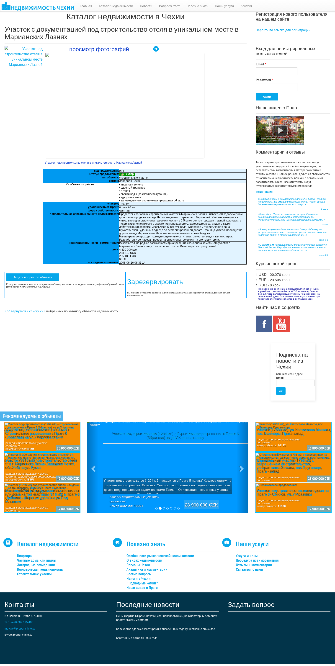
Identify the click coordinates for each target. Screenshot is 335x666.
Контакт (246, 5)
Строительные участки (34, 574)
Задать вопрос (251, 604)
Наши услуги (224, 5)
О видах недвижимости (144, 560)
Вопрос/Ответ (169, 5)
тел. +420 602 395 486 (19, 622)
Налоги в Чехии (138, 578)
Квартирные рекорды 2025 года (136, 638)
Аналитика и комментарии (147, 569)
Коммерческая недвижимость (40, 569)
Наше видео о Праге (142, 588)
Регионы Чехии (138, 565)
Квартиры (24, 556)
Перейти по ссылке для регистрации (283, 29)
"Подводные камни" (142, 583)
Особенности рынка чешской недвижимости (160, 556)
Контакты (19, 604)
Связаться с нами (249, 569)
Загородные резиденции (36, 565)
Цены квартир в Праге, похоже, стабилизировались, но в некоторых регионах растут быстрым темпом (166, 618)
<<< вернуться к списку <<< (25, 311)
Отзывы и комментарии (254, 565)
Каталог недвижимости (116, 5)
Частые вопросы (138, 574)
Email (261, 64)
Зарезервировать (155, 281)
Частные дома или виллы (36, 560)
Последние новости (147, 604)
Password (264, 79)
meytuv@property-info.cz (20, 628)
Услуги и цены (247, 556)
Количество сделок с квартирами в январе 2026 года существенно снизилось (166, 629)
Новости (146, 5)
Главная (86, 5)
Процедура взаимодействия (257, 560)
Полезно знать (197, 5)
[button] (92, 467)
